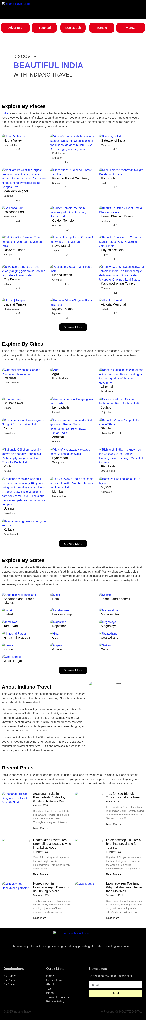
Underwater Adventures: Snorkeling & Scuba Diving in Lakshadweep (52, 843)
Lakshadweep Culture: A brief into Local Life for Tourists (123, 843)
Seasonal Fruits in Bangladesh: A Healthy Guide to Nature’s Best (49, 797)
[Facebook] (63, 955)
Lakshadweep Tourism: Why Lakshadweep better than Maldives (124, 887)
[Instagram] (73, 955)
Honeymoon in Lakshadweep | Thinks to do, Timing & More (51, 887)
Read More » (40, 827)
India (5, 113)
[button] (127, 5)
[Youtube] (82, 955)
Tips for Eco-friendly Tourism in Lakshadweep (123, 795)
